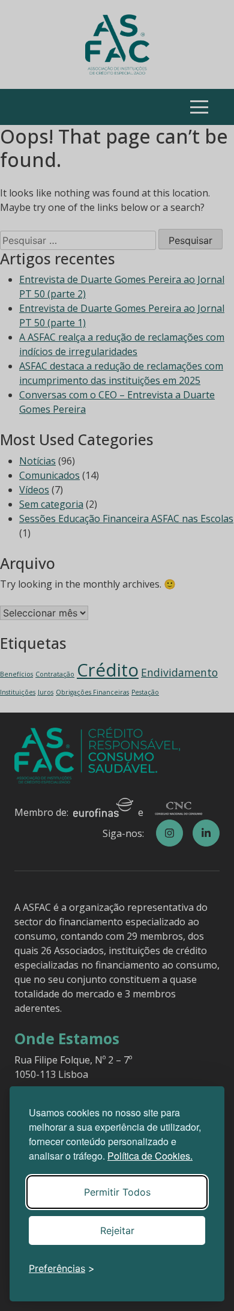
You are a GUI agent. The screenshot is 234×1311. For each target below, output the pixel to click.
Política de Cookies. (150, 1156)
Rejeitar (117, 1230)
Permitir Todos (117, 1192)
